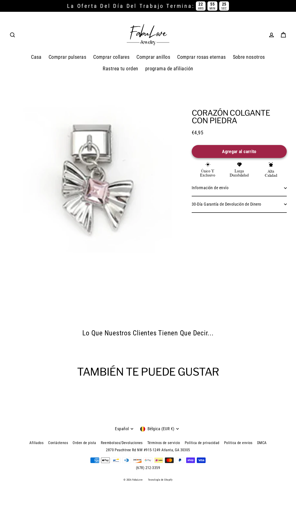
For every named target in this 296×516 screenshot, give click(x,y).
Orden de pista (84, 443)
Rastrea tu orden (120, 68)
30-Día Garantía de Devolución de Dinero (226, 204)
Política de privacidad (202, 443)
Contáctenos (58, 443)
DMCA (262, 443)
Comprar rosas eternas (201, 57)
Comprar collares (111, 57)
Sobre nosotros (249, 57)
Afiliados (36, 443)
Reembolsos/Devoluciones (122, 443)
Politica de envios (238, 443)
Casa (36, 57)
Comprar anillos (153, 57)
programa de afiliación (169, 68)
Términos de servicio (163, 443)
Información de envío (210, 187)
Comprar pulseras (67, 57)
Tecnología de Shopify (160, 479)
